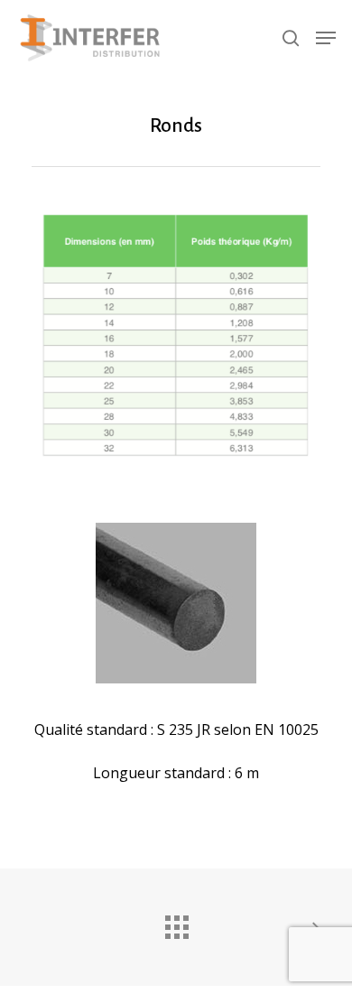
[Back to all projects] (176, 923)
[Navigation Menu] (326, 38)
